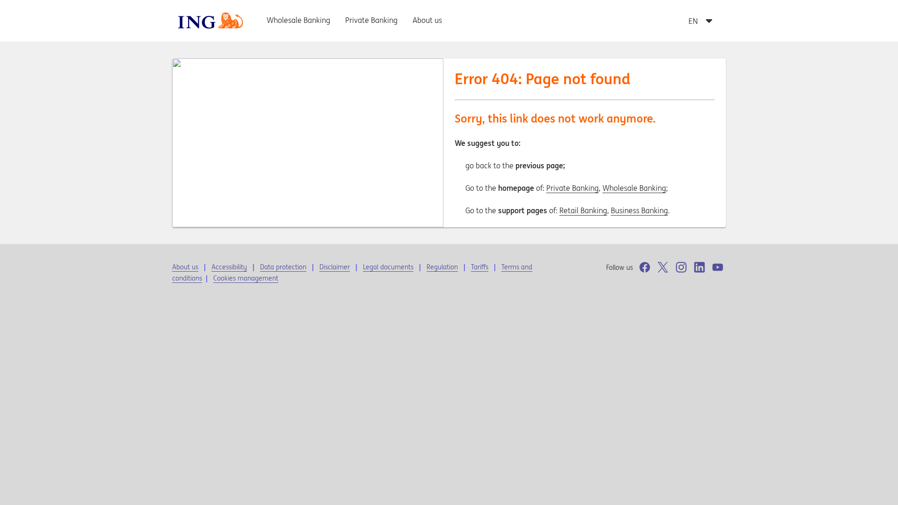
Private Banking (572, 188)
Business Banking (639, 210)
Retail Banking (583, 210)
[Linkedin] (699, 267)
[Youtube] (717, 267)
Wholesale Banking (634, 188)
